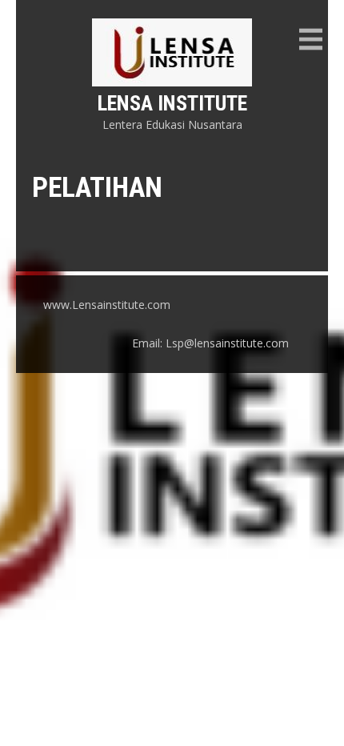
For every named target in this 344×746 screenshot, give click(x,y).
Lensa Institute (172, 103)
